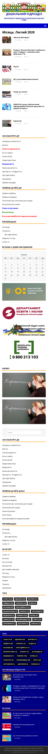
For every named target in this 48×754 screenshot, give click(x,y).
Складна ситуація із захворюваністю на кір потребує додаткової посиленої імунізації (29, 687)
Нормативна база (9, 160)
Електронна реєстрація (11, 204)
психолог (8, 619)
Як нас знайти (7, 153)
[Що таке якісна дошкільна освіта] (6, 740)
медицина (8, 615)
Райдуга (8, 603)
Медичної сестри (8, 238)
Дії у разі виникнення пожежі (25, 79)
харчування (9, 624)
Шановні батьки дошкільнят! (24, 724)
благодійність (23, 607)
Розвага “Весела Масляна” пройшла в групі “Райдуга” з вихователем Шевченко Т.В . (29, 52)
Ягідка (32, 603)
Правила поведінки (9, 197)
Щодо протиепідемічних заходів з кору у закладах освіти (28, 698)
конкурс (24, 611)
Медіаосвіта (8, 164)
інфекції (35, 624)
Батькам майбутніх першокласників (19, 216)
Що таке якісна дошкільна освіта (25, 736)
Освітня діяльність (11, 149)
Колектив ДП (7, 156)
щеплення (23, 624)
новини (22, 615)
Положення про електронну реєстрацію (17, 201)
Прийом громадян (9, 183)
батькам (8, 607)
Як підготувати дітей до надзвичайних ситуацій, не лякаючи (27, 714)
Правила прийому (9, 193)
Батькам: (6, 708)
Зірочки (32, 599)
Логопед (5, 573)
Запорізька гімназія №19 (11, 141)
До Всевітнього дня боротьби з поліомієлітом (25, 676)
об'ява (34, 615)
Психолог (5, 584)
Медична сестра (8, 577)
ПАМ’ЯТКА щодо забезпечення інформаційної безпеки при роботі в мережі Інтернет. (28, 106)
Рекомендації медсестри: (13, 670)
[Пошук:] (24, 432)
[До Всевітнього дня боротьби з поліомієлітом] (6, 679)
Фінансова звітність (9, 168)
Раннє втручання (10, 208)
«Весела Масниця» (21, 37)
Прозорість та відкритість (12, 171)
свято (37, 619)
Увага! (16, 67)
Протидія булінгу (8, 175)
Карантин (17, 121)
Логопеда (5, 227)
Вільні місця (8, 212)
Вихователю (7, 566)
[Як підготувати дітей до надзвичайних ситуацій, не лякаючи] (6, 718)
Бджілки (20, 599)
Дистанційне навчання (10, 569)
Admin (26, 40)
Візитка (5, 145)
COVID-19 (5, 242)
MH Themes (33, 752)
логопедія (37, 611)
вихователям (10, 611)
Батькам (5, 558)
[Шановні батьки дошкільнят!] (6, 729)
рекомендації (23, 619)
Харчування (6, 179)
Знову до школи (20, 92)
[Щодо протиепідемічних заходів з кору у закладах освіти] (6, 702)
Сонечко (21, 603)
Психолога (6, 231)
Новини (5, 580)
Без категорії (7, 562)
